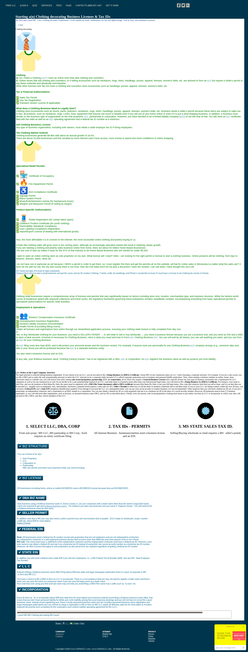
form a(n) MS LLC (28, 574)
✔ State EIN (28, 552)
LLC (43, 78)
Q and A (24, 5)
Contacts (59, 636)
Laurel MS (22, 615)
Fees (59, 5)
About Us (60, 634)
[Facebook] (179, 5)
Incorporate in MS (138, 572)
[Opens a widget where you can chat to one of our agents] (230, 637)
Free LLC (11, 5)
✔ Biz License (30, 478)
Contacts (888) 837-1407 (89, 5)
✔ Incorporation (33, 589)
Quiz (34, 5)
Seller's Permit (23, 523)
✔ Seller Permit (33, 513)
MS (51, 615)
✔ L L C (24, 566)
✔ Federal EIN (31, 529)
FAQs (68, 5)
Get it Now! (112, 5)
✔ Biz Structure (33, 446)
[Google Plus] (188, 5)
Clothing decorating (40, 615)
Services (46, 5)
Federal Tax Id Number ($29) (109, 558)
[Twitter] (183, 5)
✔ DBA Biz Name (32, 498)
